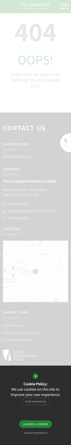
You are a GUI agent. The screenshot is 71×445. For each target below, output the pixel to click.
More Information (35, 401)
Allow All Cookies (35, 424)
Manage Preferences (35, 432)
